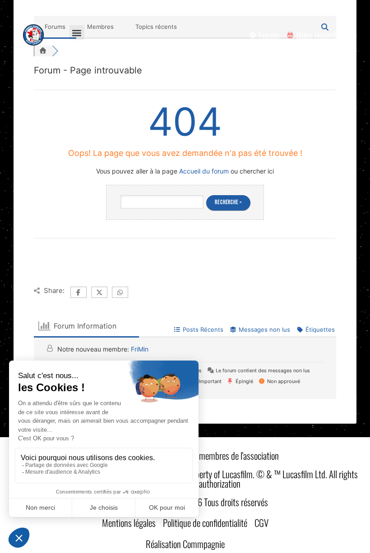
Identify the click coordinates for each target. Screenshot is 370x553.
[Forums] (43, 51)
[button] (76, 32)
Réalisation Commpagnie (185, 544)
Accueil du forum (204, 171)
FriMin (139, 349)
